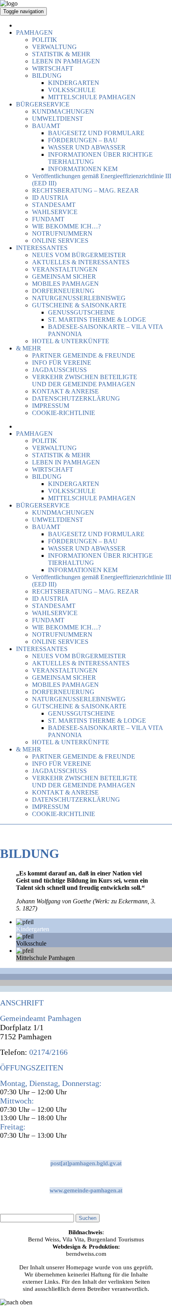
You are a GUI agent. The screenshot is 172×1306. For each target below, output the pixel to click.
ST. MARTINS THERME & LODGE (97, 319)
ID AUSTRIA (50, 197)
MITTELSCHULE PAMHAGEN (92, 97)
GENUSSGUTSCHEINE (81, 312)
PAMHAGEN (34, 32)
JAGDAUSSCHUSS (59, 369)
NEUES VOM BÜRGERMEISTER (79, 255)
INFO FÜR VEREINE (61, 362)
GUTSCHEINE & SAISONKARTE (79, 305)
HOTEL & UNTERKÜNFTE (70, 341)
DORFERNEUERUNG (63, 290)
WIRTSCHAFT (52, 68)
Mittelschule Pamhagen (45, 957)
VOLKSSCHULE (72, 90)
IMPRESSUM (50, 405)
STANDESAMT (54, 204)
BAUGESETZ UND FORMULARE (96, 133)
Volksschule (31, 943)
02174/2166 (47, 1052)
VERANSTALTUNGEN (65, 269)
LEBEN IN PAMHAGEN (66, 61)
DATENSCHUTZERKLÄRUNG (76, 398)
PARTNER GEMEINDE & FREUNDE (83, 355)
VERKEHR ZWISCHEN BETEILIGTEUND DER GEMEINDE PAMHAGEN (84, 380)
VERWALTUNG (54, 46)
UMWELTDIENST (57, 118)
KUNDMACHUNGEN (63, 111)
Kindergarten (32, 929)
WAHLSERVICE (55, 211)
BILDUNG (47, 75)
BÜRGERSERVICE (43, 104)
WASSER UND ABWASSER (87, 147)
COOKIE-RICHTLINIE (63, 412)
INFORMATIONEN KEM (83, 168)
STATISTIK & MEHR (61, 54)
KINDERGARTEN (73, 82)
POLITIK (44, 39)
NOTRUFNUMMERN (62, 233)
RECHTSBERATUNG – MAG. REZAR (85, 190)
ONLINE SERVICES (60, 240)
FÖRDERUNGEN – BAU (83, 140)
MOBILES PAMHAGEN (65, 283)
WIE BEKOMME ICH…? (66, 226)
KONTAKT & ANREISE (65, 391)
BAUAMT (46, 125)
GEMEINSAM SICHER (64, 276)
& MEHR (28, 348)
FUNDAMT (48, 219)
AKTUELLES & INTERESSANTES (81, 262)
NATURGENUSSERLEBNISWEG (79, 298)
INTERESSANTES (42, 247)
